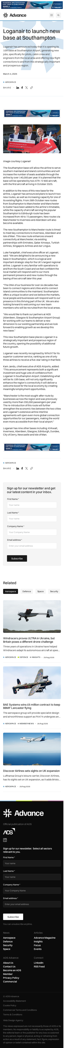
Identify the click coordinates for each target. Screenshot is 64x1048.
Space (6, 949)
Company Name (15, 526)
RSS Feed (39, 966)
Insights (36, 657)
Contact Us (9, 966)
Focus (37, 945)
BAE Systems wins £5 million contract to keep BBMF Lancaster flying (31, 706)
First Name (13, 499)
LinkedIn (38, 962)
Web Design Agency (13, 1020)
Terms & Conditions (12, 1014)
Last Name (13, 512)
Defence (24, 657)
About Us (8, 962)
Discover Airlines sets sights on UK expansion (31, 771)
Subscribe (17, 558)
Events (37, 949)
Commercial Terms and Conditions (20, 1010)
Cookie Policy (9, 1005)
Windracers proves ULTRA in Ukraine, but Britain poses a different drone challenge (29, 640)
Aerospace (10, 82)
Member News (27, 723)
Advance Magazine (44, 937)
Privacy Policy (11, 977)
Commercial (10, 981)
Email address (14, 539)
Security (8, 945)
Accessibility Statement (14, 1000)
